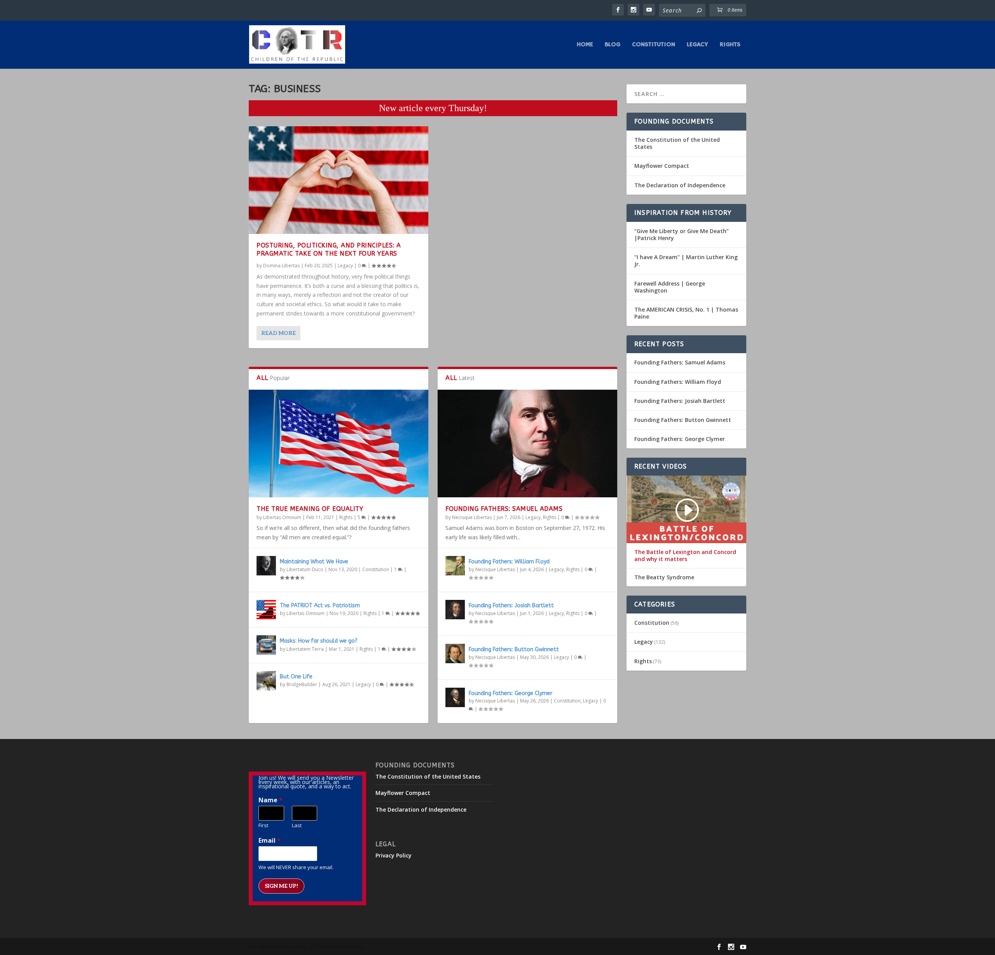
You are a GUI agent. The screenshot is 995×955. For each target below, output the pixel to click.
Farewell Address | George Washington (669, 287)
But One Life (296, 676)
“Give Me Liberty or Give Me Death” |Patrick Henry (681, 234)
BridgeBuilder (301, 684)
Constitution (653, 45)
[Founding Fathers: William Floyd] (455, 565)
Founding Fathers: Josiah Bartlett (511, 605)
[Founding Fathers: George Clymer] (455, 697)
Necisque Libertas (472, 517)
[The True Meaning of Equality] (338, 443)
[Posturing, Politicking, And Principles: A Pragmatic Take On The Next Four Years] (338, 180)
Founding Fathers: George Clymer (510, 693)
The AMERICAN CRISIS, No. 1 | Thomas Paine (686, 313)
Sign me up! (281, 886)
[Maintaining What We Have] (266, 565)
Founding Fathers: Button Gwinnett (514, 649)
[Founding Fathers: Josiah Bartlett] (455, 609)
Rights (730, 45)
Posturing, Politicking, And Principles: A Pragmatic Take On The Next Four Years (329, 249)
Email (269, 840)
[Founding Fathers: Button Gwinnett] (455, 653)
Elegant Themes (295, 947)
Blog (612, 45)
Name (270, 800)
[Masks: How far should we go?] (266, 645)
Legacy (697, 45)
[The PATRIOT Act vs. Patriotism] (266, 609)
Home (585, 45)
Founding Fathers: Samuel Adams (503, 508)
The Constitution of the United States (677, 143)
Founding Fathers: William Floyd (509, 561)
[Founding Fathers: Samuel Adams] (527, 443)
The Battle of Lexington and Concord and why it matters (685, 556)
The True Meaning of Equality (310, 508)
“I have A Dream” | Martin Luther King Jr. (686, 260)
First (263, 825)
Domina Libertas (281, 265)
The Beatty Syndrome (664, 577)
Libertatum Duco (304, 569)
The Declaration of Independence (679, 185)
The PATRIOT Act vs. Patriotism (320, 605)
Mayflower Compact (661, 165)
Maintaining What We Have (314, 561)
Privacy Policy (393, 855)
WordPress (355, 947)
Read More (278, 333)
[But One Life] (266, 680)
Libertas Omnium (282, 517)
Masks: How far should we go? (319, 641)
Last (297, 825)
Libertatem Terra (305, 649)
